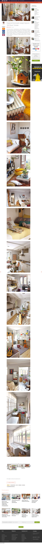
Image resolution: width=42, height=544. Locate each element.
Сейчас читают (5, 492)
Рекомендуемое (5, 490)
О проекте (3, 534)
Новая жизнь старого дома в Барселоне (35, 515)
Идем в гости (12, 2)
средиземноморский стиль (10, 486)
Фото (18, 0)
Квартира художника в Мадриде (25, 515)
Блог (9, 0)
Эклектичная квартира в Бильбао (35, 501)
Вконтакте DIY (24, 537)
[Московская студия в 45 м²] (41, 272)
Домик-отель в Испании (15, 515)
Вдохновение (25, 2)
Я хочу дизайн (22, 0)
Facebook (23, 534)
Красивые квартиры (7, 2)
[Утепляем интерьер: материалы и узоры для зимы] (0, 272)
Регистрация (38, 0)
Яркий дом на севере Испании (25, 501)
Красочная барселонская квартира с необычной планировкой (5, 503)
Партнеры (3, 537)
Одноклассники (24, 538)
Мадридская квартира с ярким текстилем (6, 515)
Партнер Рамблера (36, 539)
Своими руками (22, 2)
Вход (35, 0)
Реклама (3, 539)
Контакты (3, 538)
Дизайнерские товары (14, 0)
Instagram (23, 539)
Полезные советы (17, 2)
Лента (3, 2)
